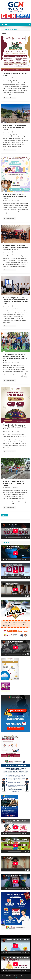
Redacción (16, 78)
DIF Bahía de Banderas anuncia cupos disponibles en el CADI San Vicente (14, 196)
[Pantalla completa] (28, 537)
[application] (15, 531)
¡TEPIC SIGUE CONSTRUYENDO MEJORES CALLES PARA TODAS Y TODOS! (14, 483)
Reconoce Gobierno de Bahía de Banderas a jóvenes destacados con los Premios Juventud (15, 247)
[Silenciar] (25, 537)
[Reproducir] (3, 537)
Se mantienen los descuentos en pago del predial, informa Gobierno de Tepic (15, 427)
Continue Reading (10, 97)
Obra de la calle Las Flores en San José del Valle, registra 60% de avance (14, 127)
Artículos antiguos (5, 515)
